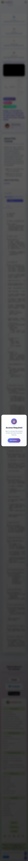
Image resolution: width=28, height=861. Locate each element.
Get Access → (14, 440)
